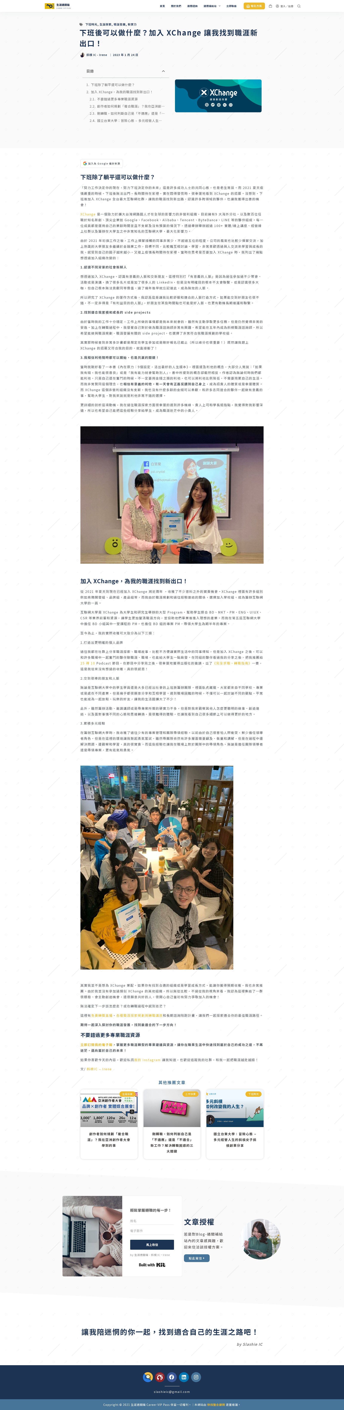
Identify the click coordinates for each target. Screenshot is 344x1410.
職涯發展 (120, 24)
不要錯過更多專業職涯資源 (117, 99)
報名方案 (256, 6)
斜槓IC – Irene (99, 1069)
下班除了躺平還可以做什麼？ (113, 84)
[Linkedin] (184, 1377)
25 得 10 (87, 663)
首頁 (162, 6)
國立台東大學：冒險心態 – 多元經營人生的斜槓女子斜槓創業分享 (131, 120)
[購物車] (270, 6)
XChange (88, 214)
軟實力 (132, 24)
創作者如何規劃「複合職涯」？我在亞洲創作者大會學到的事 (131, 106)
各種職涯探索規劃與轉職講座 (139, 1015)
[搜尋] (298, 6)
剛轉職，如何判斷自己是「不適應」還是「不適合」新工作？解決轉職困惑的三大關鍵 (131, 113)
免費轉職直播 (102, 1015)
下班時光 (91, 24)
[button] (163, 71)
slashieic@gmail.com (172, 1392)
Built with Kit (152, 1264)
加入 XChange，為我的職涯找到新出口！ (122, 91)
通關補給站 (210, 6)
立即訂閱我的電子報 (96, 1044)
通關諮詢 (192, 6)
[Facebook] (172, 1377)
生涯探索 (105, 24)
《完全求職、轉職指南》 (232, 663)
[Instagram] (196, 1377)
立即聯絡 (231, 6)
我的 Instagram (147, 1059)
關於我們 (176, 6)
